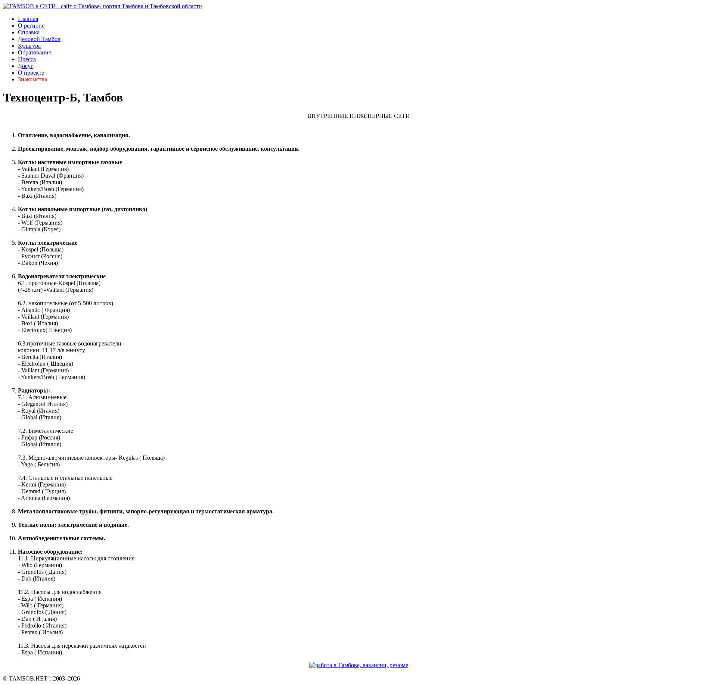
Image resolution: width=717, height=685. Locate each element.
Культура (29, 46)
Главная (28, 19)
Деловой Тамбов (39, 39)
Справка (29, 32)
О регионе (31, 25)
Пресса (27, 59)
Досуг (25, 66)
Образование (34, 52)
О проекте (31, 72)
